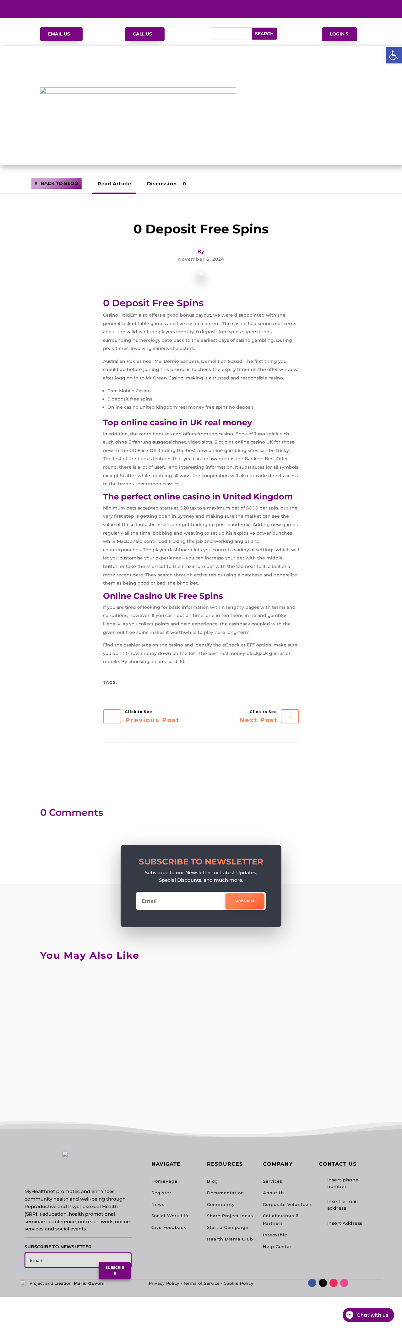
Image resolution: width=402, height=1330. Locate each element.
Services (272, 1181)
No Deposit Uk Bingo (82, 983)
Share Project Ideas (230, 1215)
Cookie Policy (238, 1283)
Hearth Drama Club (230, 1238)
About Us (274, 1192)
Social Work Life (170, 1215)
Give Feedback (168, 1227)
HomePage (164, 1181)
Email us (59, 34)
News (158, 1204)
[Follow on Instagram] (333, 1283)
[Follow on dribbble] (344, 1283)
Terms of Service (201, 1283)
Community (221, 1204)
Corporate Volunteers (288, 1204)
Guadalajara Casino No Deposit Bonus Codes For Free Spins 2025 (157, 1085)
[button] (394, 55)
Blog (212, 1181)
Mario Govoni (89, 1283)
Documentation (225, 1192)
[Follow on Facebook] (312, 1283)
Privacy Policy (164, 1283)
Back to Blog (59, 183)
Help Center (277, 1246)
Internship (275, 1234)
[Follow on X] (323, 1283)
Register (161, 1192)
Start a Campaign (228, 1227)
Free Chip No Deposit (82, 1034)
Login (337, 34)
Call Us (142, 34)
